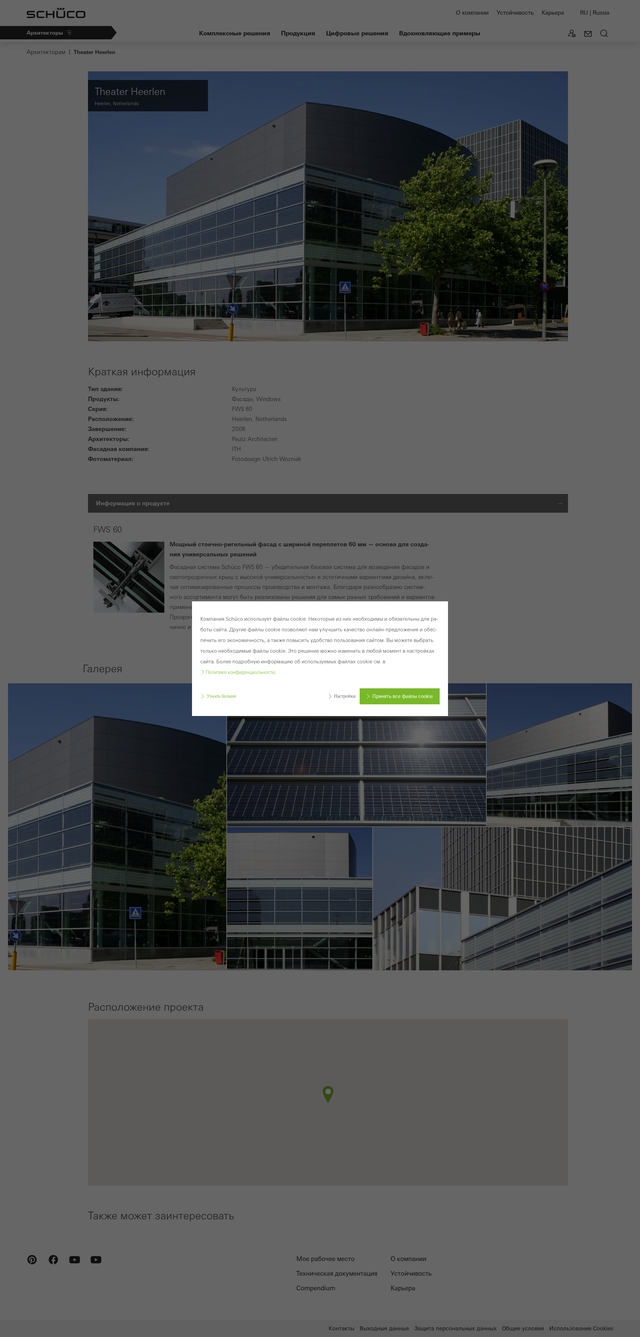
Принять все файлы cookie (402, 696)
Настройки (345, 696)
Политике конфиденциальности (240, 672)
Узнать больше (221, 696)
